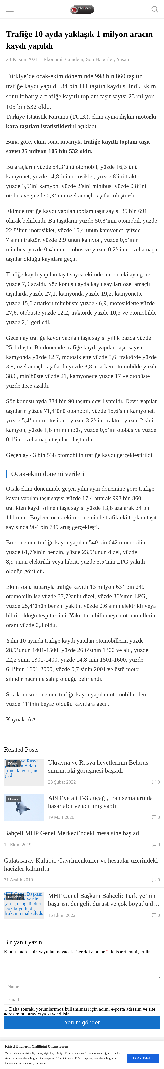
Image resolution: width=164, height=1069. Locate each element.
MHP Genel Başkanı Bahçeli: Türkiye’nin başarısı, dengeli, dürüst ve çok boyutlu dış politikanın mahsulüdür (102, 900)
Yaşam (123, 59)
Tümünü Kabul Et (143, 1058)
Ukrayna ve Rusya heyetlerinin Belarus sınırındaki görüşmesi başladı (98, 766)
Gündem (74, 59)
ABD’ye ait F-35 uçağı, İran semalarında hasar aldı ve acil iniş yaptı (100, 801)
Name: (14, 986)
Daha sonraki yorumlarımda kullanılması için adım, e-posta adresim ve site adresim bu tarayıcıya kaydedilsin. (79, 1011)
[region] (82, 1055)
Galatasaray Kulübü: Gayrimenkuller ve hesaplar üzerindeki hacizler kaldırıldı (81, 864)
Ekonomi (52, 59)
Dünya (13, 763)
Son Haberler (100, 59)
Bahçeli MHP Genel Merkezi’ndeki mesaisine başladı (72, 833)
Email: (14, 999)
